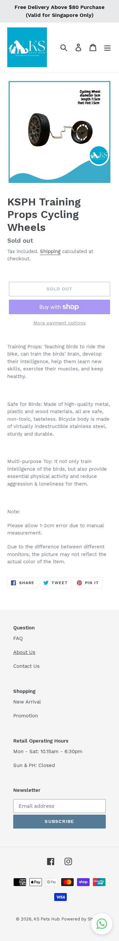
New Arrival (28, 702)
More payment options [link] (59, 322)
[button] (101, 923)
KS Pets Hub (47, 919)
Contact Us (26, 666)
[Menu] (107, 47)
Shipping (50, 251)
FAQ (18, 638)
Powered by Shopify (82, 919)
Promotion (26, 716)
